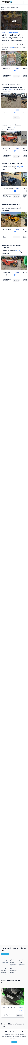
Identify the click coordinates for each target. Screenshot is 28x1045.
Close (14, 1042)
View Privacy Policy (14, 1038)
